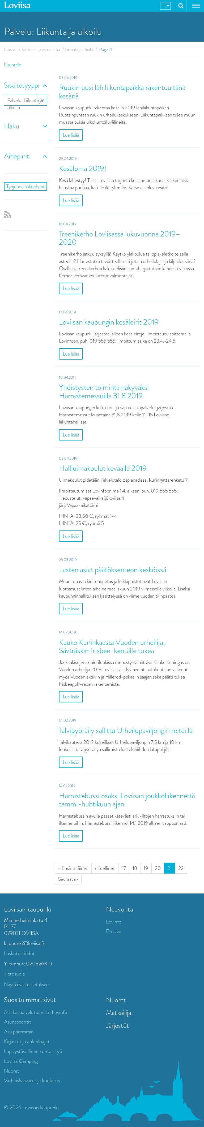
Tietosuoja (14, 974)
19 (146, 868)
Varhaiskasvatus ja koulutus (32, 1080)
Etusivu (10, 49)
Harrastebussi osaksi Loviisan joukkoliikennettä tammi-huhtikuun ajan (127, 799)
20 (158, 868)
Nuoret (11, 1071)
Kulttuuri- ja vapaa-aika (41, 49)
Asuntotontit (17, 1022)
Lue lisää (71, 135)
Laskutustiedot (19, 953)
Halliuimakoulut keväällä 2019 (103, 468)
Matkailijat (120, 1013)
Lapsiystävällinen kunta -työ (33, 1051)
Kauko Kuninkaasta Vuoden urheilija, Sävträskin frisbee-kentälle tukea (112, 646)
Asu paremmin (19, 1031)
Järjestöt (117, 1025)
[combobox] (165, 6)
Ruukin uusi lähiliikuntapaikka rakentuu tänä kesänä (122, 91)
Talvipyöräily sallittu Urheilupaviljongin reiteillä (126, 730)
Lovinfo (113, 922)
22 (181, 868)
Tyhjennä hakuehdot (25, 186)
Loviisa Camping (21, 1061)
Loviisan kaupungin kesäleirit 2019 (109, 322)
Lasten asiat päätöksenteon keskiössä (112, 569)
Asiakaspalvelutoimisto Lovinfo (35, 1012)
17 (124, 868)
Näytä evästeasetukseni (27, 984)
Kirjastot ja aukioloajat (27, 1041)
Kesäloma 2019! (82, 168)
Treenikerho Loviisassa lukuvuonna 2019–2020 (119, 238)
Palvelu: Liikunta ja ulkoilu (25, 101)
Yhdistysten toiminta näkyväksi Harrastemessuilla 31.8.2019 (104, 391)
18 (135, 868)
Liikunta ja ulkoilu (79, 49)
